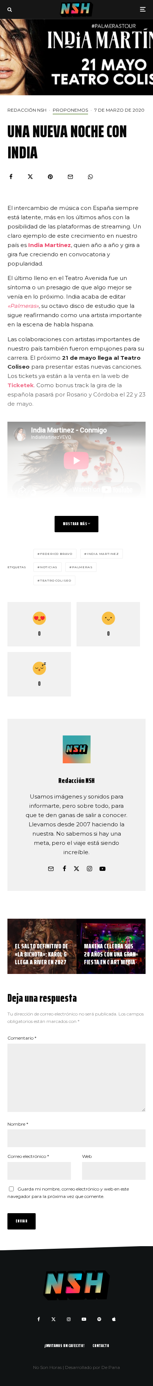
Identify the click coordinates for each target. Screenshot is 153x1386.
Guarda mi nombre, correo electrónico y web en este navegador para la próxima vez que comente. (68, 1192)
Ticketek (20, 385)
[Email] (70, 177)
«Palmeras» (23, 305)
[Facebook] (39, 1319)
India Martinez (103, 554)
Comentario (21, 1038)
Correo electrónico (28, 1156)
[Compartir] (11, 177)
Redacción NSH (26, 110)
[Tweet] (30, 177)
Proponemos (70, 110)
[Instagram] (68, 1319)
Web (87, 1156)
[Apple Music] (114, 1319)
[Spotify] (99, 1319)
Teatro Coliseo (55, 580)
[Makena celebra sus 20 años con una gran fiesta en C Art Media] (111, 946)
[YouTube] (84, 1319)
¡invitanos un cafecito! (64, 1345)
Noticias (49, 567)
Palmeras (82, 567)
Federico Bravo (56, 554)
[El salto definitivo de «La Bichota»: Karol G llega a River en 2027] (41, 946)
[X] (53, 1319)
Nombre (17, 1124)
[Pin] (50, 177)
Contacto (100, 1345)
